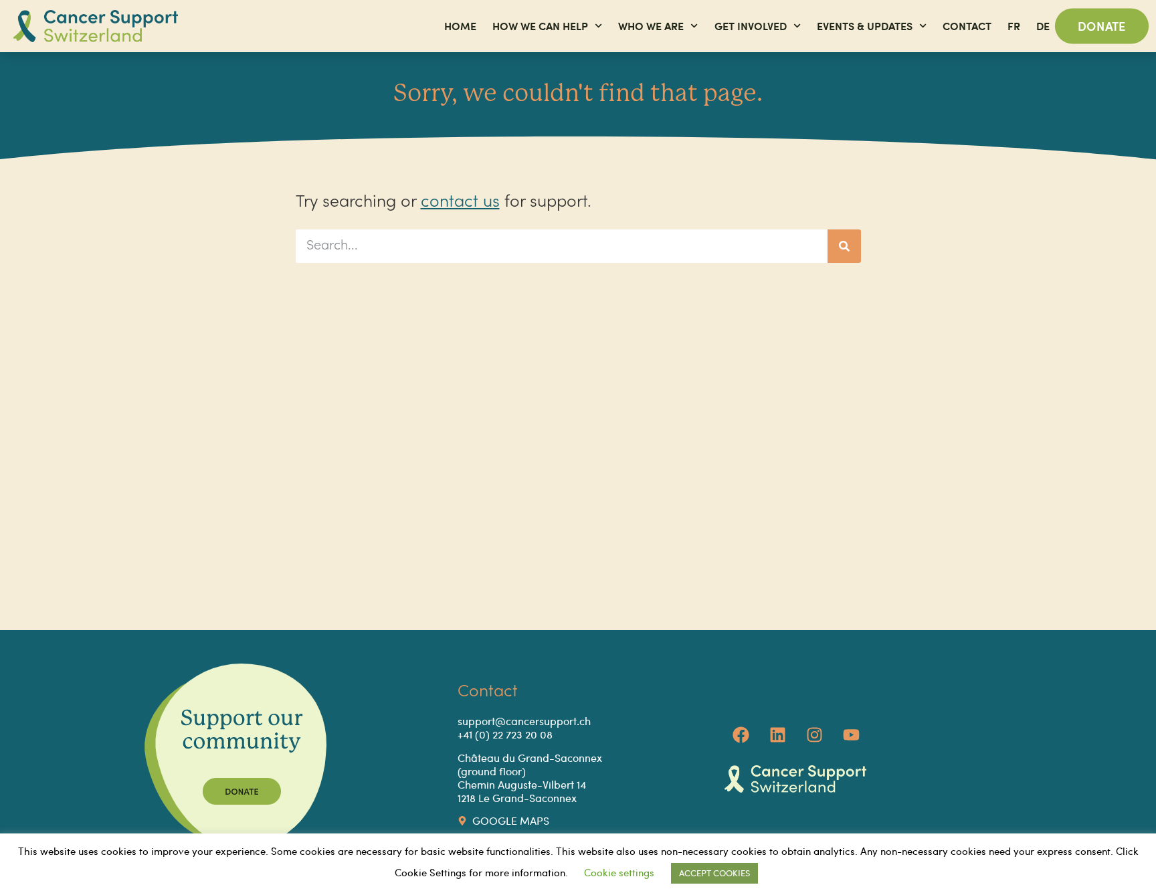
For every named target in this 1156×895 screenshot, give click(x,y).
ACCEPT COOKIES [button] (714, 873)
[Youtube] (851, 735)
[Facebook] (741, 735)
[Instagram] (815, 735)
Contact (967, 25)
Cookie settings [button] (619, 872)
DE (1043, 25)
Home (460, 25)
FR (1013, 25)
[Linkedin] (778, 735)
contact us (460, 203)
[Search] (844, 246)
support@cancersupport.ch (524, 721)
